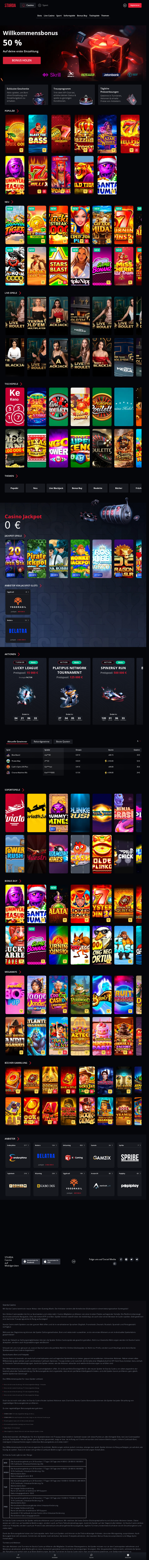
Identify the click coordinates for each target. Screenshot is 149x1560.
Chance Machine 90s (19, 773)
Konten (104, 1210)
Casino (30, 5)
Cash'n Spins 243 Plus (20, 767)
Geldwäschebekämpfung (40, 1229)
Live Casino (49, 15)
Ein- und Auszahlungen (112, 1217)
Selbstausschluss (86, 1223)
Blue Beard (16, 755)
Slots (39, 15)
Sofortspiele (69, 15)
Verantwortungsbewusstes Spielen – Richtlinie (46, 1223)
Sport (45, 5)
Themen (105, 15)
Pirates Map (16, 761)
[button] (13, 112)
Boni (132, 1217)
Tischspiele (94, 15)
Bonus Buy (82, 15)
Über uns (21, 1210)
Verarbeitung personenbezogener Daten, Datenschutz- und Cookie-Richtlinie (52, 1217)
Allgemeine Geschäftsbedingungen (75, 1210)
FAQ (48, 1210)
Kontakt (36, 1210)
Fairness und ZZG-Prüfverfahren (76, 1229)
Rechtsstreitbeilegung (113, 1223)
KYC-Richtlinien (122, 1210)
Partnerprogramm (110, 1229)
